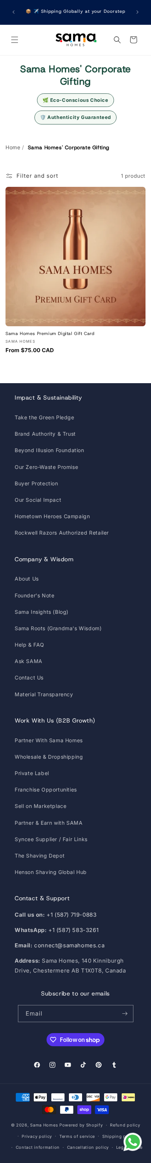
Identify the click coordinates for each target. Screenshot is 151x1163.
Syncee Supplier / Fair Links (51, 839)
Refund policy (125, 1125)
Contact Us (29, 677)
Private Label (32, 773)
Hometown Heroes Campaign (52, 516)
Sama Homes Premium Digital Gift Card (50, 333)
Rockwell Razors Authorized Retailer (62, 532)
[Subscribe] (125, 1013)
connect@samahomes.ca (69, 945)
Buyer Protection (36, 483)
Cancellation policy (88, 1147)
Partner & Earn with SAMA (48, 823)
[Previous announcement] (13, 12)
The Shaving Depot (40, 855)
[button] (15, 40)
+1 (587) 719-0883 (71, 914)
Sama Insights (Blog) (42, 612)
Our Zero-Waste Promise (46, 467)
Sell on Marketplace (40, 806)
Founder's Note (34, 595)
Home (12, 147)
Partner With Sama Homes (49, 740)
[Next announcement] (137, 12)
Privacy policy (37, 1136)
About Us (27, 578)
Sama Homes (44, 1125)
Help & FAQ (29, 645)
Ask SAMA (29, 661)
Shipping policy (119, 1136)
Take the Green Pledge (44, 417)
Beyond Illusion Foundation (49, 450)
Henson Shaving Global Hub (51, 872)
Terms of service (77, 1136)
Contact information (38, 1147)
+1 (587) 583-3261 (73, 930)
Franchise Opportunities (46, 789)
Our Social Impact (38, 500)
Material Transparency (44, 694)
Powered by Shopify (81, 1125)
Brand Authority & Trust (45, 434)
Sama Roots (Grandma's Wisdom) (58, 628)
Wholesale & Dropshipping (49, 757)
